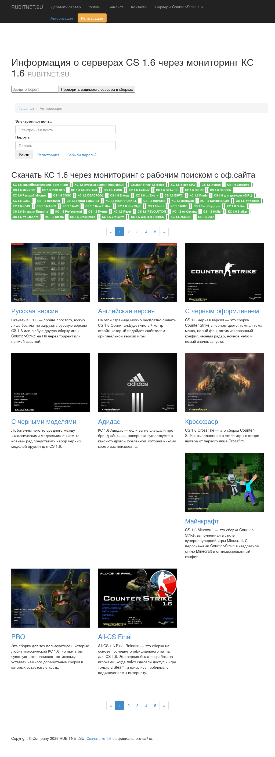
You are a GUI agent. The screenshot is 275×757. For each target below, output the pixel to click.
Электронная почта (33, 121)
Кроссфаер (201, 421)
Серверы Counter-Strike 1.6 (179, 6)
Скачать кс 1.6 (98, 738)
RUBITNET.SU (27, 6)
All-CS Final (115, 636)
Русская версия (34, 310)
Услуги (94, 6)
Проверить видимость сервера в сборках (97, 89)
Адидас (109, 421)
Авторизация (61, 18)
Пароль (22, 137)
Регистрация (92, 18)
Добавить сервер (66, 6)
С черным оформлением (222, 310)
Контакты (139, 6)
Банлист (115, 6)
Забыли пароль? (82, 154)
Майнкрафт (202, 520)
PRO (18, 636)
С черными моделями (43, 421)
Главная (26, 108)
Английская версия (126, 310)
